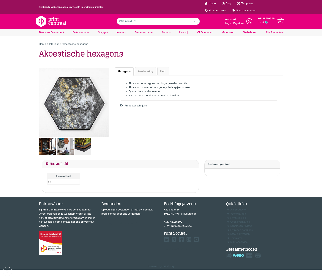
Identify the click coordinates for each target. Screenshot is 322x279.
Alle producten (238, 209)
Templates (246, 3)
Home (212, 3)
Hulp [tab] (163, 71)
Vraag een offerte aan (119, 223)
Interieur (121, 32)
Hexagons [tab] (124, 71)
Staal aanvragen (245, 10)
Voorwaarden (238, 213)
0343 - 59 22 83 (176, 249)
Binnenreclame (144, 32)
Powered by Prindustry (161, 266)
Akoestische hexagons (75, 43)
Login (228, 23)
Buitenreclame (80, 32)
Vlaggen (103, 32)
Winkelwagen (266, 17)
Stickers (166, 32)
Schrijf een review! (241, 225)
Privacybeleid (238, 217)
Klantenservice (217, 10)
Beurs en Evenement (51, 32)
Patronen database (241, 229)
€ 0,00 (262, 22)
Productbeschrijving (136, 105)
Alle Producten (274, 32)
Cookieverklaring (240, 221)
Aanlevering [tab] (145, 71)
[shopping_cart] (280, 21)
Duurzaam (206, 32)
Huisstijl (183, 32)
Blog (228, 3)
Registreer (238, 23)
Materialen (228, 32)
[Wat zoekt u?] (195, 21)
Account (230, 19)
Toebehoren (250, 32)
